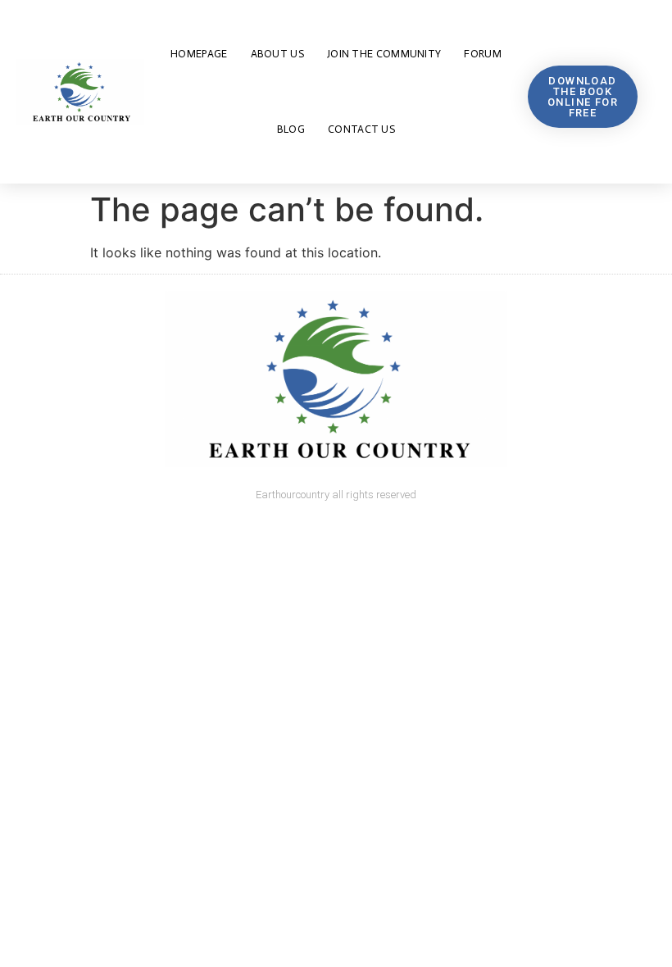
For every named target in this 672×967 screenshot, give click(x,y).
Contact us (361, 129)
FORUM (483, 54)
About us (277, 54)
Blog (291, 129)
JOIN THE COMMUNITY (384, 54)
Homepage (198, 54)
